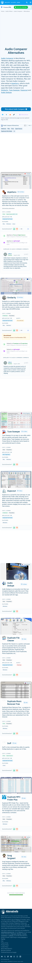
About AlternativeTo (6, 948)
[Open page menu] (30, 2)
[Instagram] (17, 956)
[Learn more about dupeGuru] (4, 192)
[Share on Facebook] (2, 114)
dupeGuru (15, 83)
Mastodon (14, 934)
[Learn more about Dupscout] (4, 491)
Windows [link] (3, 128)
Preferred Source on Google (8, 952)
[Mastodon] (8, 956)
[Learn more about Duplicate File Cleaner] (4, 638)
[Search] (27, 2)
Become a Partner (6, 950)
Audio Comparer (7, 58)
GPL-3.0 (15, 214)
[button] (21, 192)
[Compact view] (27, 125)
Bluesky (19, 934)
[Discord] (2, 956)
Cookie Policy (4, 947)
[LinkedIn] (20, 956)
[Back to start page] (2, 2)
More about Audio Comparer (15, 109)
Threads (24, 934)
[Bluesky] (11, 956)
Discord (20, 932)
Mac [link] (9, 128)
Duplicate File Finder (7, 219)
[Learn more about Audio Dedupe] (4, 583)
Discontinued (7, 335)
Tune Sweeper (14, 90)
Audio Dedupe (6, 92)
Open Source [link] (18, 128)
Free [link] (12, 128)
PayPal (3, 939)
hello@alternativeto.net (7, 932)
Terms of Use (4, 943)
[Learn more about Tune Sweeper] (4, 432)
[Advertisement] (16, 29)
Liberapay (23, 937)
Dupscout (24, 90)
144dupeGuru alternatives (8, 208)
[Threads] (14, 956)
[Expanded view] (25, 125)
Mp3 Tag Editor (6, 454)
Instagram (4, 935)
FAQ (2, 941)
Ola (13, 920)
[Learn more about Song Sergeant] (4, 856)
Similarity (4, 90)
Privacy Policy (5, 945)
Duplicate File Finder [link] (6, 131)
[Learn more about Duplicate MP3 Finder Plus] (4, 797)
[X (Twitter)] (5, 956)
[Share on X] (6, 114)
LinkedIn (11, 935)
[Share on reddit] (10, 114)
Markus (18, 920)
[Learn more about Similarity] (4, 298)
